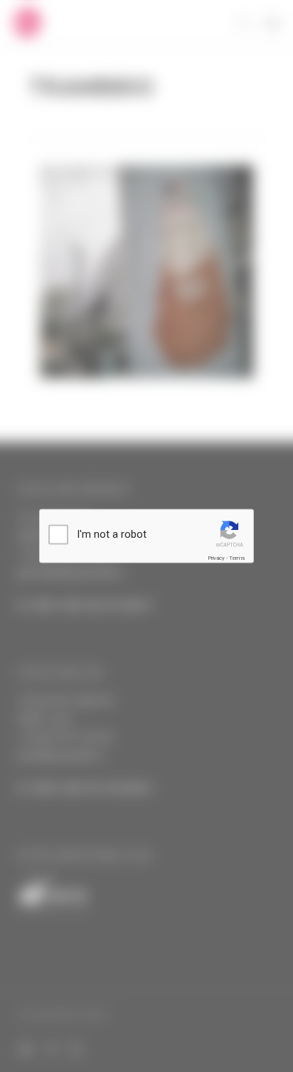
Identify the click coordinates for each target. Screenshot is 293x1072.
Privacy (216, 558)
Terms (237, 558)
